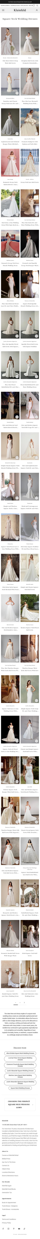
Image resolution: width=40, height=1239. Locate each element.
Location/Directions (8, 1172)
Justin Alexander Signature (10, 341)
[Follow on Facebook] (3, 1229)
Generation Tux (7, 1192)
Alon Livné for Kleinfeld (30, 991)
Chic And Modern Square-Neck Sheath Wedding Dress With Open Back (30, 791)
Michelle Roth (29, 584)
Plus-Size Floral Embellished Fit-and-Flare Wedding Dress (10, 386)
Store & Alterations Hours (10, 1175)
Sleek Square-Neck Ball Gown (29, 954)
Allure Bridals (10, 300)
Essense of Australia (30, 300)
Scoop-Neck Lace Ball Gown (30, 182)
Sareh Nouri (10, 503)
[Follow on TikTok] (24, 1229)
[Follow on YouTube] (19, 1229)
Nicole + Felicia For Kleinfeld (10, 58)
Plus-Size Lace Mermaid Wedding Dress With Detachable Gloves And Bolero (30, 102)
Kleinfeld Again (15, 5)
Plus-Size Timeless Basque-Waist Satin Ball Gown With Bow (10, 669)
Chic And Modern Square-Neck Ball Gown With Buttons (10, 872)
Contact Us (5, 1165)
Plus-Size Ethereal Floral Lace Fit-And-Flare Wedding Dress (10, 305)
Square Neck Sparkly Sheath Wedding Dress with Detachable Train (30, 305)
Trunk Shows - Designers (10, 1206)
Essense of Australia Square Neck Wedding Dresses (20, 1065)
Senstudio (10, 139)
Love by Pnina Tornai (30, 98)
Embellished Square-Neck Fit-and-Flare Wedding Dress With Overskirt (29, 914)
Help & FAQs (6, 1169)
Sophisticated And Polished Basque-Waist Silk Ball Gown (10, 143)
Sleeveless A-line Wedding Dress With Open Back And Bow (10, 224)
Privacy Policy (6, 1223)
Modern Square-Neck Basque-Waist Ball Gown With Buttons (10, 791)
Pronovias (29, 503)
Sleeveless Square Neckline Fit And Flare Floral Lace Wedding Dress (29, 548)
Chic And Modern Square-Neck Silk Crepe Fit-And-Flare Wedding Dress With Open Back (29, 426)
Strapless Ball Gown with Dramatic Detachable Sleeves (29, 62)
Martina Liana (29, 260)
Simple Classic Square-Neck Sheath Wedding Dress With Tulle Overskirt (10, 467)
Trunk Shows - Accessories (10, 1209)
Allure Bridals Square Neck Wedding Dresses (20, 1053)
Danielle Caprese (10, 910)
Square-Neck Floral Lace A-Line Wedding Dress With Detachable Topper (10, 548)
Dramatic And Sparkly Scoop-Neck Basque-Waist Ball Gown (29, 264)
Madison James (10, 260)
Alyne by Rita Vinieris (29, 139)
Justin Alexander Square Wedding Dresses (20, 1071)
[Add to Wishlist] (17, 52)
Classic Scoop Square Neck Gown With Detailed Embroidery (29, 831)
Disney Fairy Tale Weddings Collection (30, 868)
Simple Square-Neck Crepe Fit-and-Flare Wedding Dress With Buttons (29, 710)
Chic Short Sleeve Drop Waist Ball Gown (10, 62)
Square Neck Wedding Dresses (20, 1088)
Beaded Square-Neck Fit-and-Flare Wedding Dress (10, 995)
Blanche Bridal (29, 910)
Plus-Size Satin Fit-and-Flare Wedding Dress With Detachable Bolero (29, 224)
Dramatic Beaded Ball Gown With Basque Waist (10, 954)
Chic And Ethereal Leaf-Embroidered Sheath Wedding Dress (10, 426)
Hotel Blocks (24, 5)
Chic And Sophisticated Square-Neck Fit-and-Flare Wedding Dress (30, 467)
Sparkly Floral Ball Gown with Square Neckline (29, 345)
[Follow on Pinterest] (14, 1229)
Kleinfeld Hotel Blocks (9, 1189)
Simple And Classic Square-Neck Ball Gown (30, 588)
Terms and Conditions (9, 1219)
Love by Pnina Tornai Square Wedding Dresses (20, 1059)
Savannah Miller (10, 98)
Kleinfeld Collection (10, 463)
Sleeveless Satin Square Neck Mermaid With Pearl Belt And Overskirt (10, 588)
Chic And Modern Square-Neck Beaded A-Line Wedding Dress (10, 629)
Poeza (29, 58)
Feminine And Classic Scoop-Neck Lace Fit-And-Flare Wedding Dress (10, 102)
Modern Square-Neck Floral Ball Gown (30, 629)
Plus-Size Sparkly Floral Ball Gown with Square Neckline (10, 345)
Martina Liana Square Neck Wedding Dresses (20, 1076)
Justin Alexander (10, 705)
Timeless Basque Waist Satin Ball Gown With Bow (29, 669)
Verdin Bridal (10, 220)
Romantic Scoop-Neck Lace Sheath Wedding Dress (10, 264)
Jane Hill (30, 786)
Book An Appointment (9, 1202)
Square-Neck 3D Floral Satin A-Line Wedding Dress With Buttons (10, 750)
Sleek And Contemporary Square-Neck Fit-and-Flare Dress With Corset (30, 507)
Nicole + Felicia (30, 179)
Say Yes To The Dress (8, 1162)
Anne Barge (10, 179)
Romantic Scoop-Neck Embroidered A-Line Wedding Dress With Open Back (10, 183)
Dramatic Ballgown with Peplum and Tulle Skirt (30, 143)
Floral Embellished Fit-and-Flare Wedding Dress (30, 386)
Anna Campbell (30, 950)
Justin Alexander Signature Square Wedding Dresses (20, 1082)
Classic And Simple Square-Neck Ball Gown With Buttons (30, 750)
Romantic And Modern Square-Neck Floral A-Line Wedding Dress (10, 914)
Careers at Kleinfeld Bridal (10, 1155)
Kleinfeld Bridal (5, 5)
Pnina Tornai (30, 544)
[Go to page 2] (24, 1002)
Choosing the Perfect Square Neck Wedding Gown (19, 1104)
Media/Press (6, 1159)
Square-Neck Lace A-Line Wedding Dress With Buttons (10, 710)
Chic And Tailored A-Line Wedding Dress (30, 995)
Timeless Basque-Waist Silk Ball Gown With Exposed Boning (10, 831)
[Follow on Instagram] (8, 1229)
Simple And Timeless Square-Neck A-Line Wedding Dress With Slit (10, 507)
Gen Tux (31, 5)
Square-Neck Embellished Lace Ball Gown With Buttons (29, 874)
